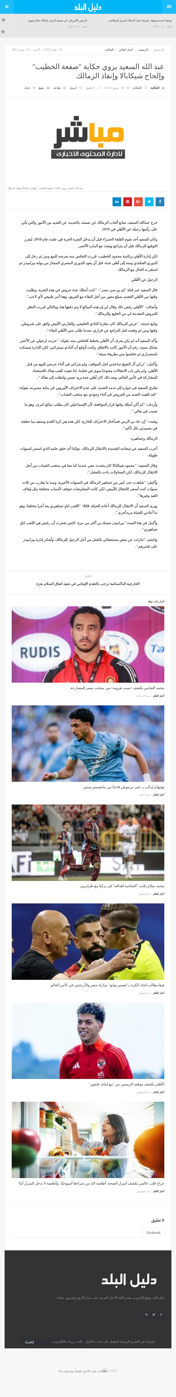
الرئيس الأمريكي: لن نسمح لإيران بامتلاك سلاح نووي (57, 20)
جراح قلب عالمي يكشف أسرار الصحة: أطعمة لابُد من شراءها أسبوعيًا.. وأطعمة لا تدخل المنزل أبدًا (91, 1183)
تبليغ (41, 87)
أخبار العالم (126, 49)
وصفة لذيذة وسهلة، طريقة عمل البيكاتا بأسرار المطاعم (140, 20)
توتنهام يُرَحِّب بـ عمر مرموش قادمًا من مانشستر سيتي (123, 787)
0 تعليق (90, 87)
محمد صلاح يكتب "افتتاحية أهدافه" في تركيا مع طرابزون (122, 886)
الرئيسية (159, 49)
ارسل (73, 87)
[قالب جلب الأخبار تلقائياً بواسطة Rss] (83, 1370)
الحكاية (109, 49)
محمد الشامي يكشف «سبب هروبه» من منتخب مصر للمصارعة (117, 688)
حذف (27, 87)
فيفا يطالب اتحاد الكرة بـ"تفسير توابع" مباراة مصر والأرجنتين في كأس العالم (107, 985)
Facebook (153, 1233)
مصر (84, 26)
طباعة (57, 87)
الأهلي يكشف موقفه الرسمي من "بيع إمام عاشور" (126, 1084)
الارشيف (143, 49)
